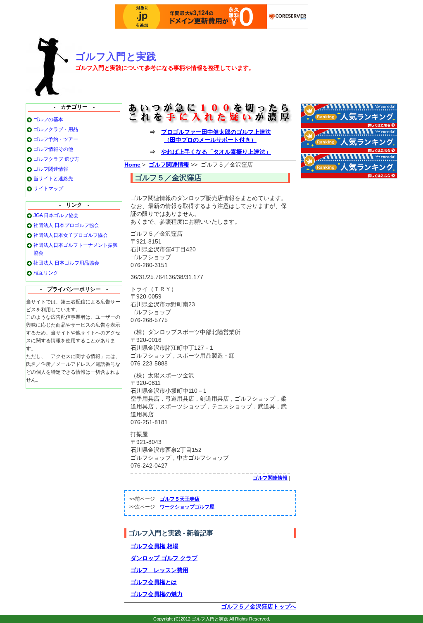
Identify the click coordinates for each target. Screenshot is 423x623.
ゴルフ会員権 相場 (154, 546)
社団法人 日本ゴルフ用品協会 (66, 263)
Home (132, 164)
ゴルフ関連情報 (50, 169)
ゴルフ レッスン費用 (159, 570)
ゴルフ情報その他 (53, 149)
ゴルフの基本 (48, 119)
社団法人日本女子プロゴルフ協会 (70, 235)
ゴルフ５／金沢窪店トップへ (258, 606)
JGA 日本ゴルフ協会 (55, 215)
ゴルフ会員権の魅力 (157, 594)
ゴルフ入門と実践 (115, 57)
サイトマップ (48, 188)
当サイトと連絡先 (53, 178)
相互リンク (45, 273)
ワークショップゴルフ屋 (187, 507)
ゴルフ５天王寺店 (180, 499)
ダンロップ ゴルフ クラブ (164, 558)
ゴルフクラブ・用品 (55, 129)
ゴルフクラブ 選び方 (56, 159)
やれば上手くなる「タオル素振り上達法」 (216, 151)
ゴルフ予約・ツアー (55, 139)
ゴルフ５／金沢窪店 (168, 178)
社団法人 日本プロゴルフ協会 (66, 225)
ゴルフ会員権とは (154, 582)
